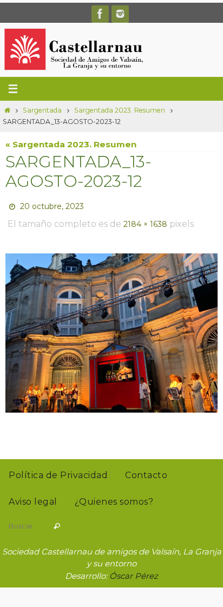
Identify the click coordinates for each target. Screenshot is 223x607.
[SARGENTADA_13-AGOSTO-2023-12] (111, 327)
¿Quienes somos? (114, 496)
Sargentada (42, 110)
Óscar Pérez (133, 570)
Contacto (146, 469)
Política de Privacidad (58, 469)
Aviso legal (33, 496)
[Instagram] (120, 13)
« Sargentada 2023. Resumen (70, 144)
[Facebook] (100, 13)
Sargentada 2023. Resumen (119, 110)
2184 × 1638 (145, 220)
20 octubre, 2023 (52, 205)
